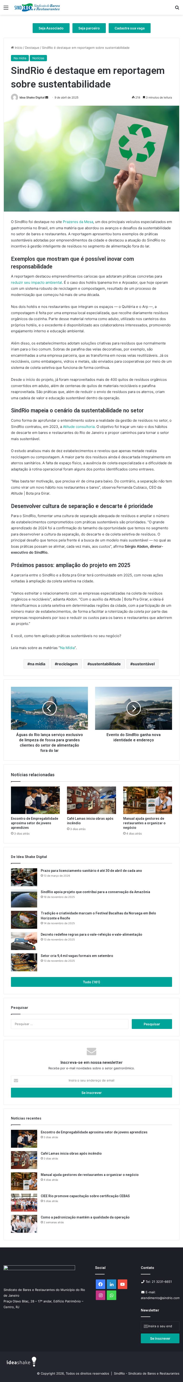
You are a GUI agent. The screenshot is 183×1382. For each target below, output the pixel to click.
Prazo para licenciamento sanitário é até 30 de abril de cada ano (91, 871)
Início (18, 47)
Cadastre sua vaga (130, 28)
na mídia (37, 663)
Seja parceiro (89, 28)
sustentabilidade (105, 663)
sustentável (144, 663)
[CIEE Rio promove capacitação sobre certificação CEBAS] (24, 1203)
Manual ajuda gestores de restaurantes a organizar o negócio (144, 823)
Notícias (38, 58)
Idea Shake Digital (32, 97)
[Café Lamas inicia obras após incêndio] (91, 800)
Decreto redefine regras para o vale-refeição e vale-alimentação (91, 934)
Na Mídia (67, 647)
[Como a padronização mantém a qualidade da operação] (24, 1224)
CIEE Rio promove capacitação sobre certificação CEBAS (85, 1196)
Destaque (32, 47)
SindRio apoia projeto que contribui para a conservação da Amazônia (95, 892)
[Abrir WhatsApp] (171, 1370)
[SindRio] (37, 7)
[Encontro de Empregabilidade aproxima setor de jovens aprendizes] (35, 800)
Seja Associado (51, 28)
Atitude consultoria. (79, 426)
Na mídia (20, 58)
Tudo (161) (91, 982)
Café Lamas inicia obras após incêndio (71, 1153)
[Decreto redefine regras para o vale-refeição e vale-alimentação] (24, 941)
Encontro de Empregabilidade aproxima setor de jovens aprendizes (34, 823)
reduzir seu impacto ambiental (36, 282)
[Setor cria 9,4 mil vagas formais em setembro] (24, 962)
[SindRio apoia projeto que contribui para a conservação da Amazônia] (24, 898)
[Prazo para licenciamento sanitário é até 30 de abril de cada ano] (24, 877)
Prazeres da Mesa (78, 221)
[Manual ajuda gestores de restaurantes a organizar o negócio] (147, 800)
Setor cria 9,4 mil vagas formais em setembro (77, 956)
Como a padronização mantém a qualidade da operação (85, 1217)
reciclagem (67, 663)
